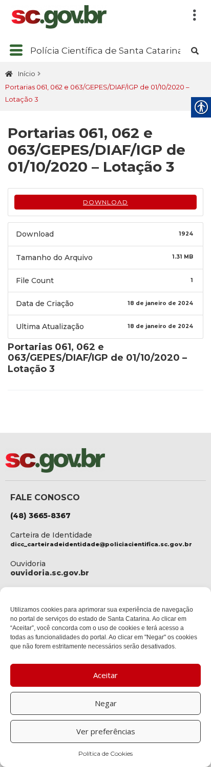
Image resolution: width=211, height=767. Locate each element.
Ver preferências (105, 731)
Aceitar (105, 675)
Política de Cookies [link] (105, 753)
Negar (106, 703)
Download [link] (105, 202)
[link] (88, 17)
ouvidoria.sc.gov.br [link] (49, 572)
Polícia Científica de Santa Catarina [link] (106, 50)
